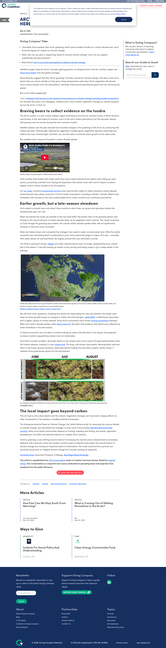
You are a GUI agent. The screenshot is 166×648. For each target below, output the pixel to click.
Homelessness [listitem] (113, 624)
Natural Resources (59, 483)
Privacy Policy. (121, 14)
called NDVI (89, 317)
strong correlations (100, 320)
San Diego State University (76, 454)
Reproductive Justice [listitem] (115, 627)
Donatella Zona (27, 454)
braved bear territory (51, 190)
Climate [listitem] (110, 613)
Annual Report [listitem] (22, 627)
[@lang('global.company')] (11, 5)
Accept (123, 19)
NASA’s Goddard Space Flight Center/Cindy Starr (40, 309)
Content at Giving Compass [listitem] (27, 624)
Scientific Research (78, 483)
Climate (36, 483)
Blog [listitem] (18, 617)
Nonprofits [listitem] (66, 613)
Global (45, 483)
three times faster (28, 72)
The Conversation (57, 460)
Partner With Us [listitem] (68, 620)
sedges (51, 243)
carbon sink (59, 344)
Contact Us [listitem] (66, 624)
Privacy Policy (122, 642)
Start (127, 66)
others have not (63, 324)
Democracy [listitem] (112, 617)
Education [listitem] (111, 620)
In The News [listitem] (21, 620)
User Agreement (143, 642)
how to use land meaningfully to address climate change (59, 62)
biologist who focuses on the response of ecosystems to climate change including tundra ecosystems (72, 98)
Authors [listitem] (65, 617)
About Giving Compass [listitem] (25, 613)
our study (27, 190)
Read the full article (71, 472)
